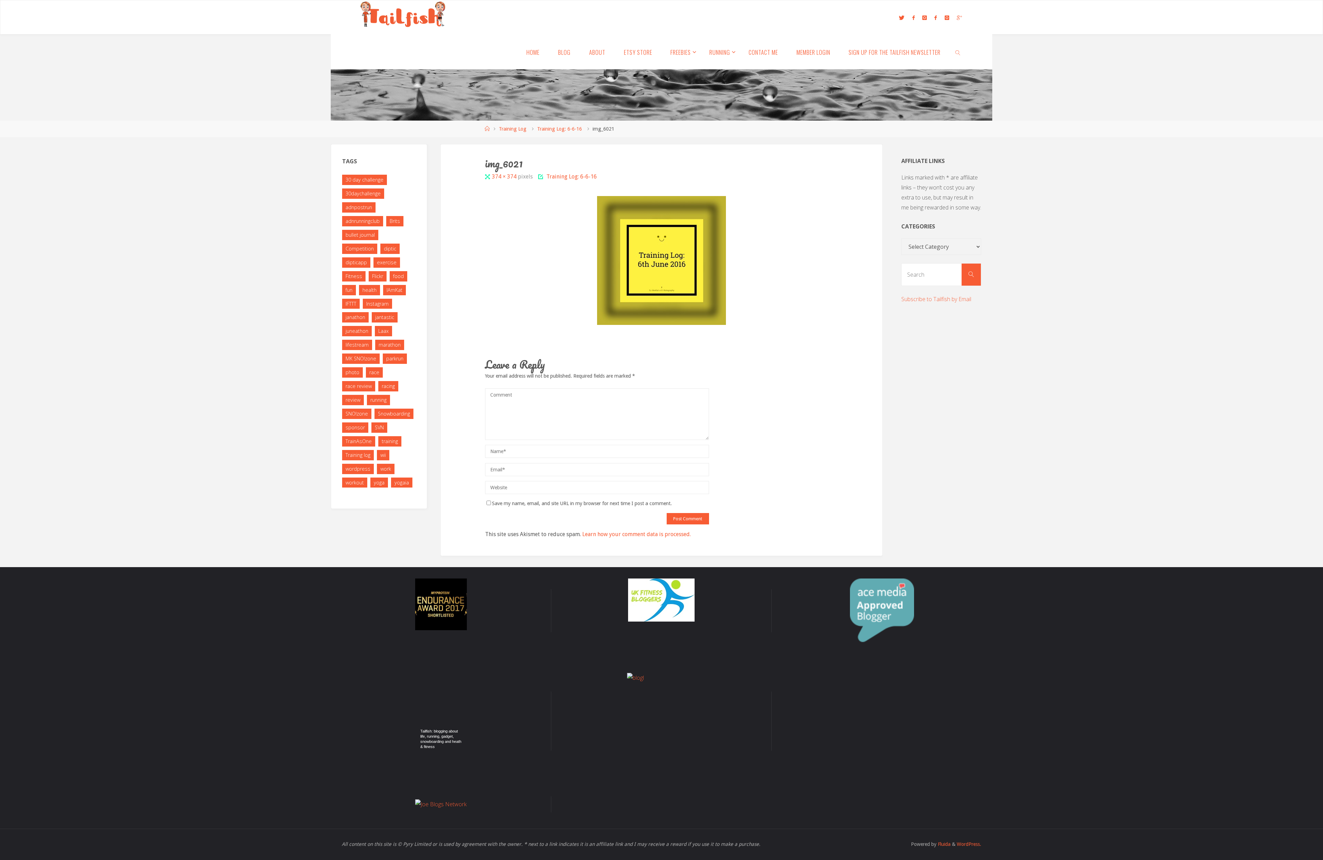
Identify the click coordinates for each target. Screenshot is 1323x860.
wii (383, 455)
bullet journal (360, 235)
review (353, 400)
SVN (379, 427)
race (374, 372)
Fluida (943, 844)
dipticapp (356, 262)
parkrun (394, 358)
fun (349, 290)
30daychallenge (363, 193)
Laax (383, 331)
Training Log (512, 129)
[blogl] (661, 707)
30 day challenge (364, 179)
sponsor (355, 427)
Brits (395, 221)
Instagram (377, 303)
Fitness (354, 276)
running (378, 400)
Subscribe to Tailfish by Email (936, 299)
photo (352, 372)
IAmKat (394, 290)
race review (359, 386)
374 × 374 (505, 176)
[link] (958, 52)
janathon (355, 317)
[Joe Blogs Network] (440, 804)
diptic (390, 248)
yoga (379, 482)
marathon (390, 344)
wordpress (358, 468)
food (398, 276)
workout (355, 482)
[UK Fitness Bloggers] (661, 600)
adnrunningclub (363, 221)
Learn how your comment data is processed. (636, 534)
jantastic (384, 317)
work (385, 468)
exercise (387, 262)
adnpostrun (359, 207)
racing (388, 386)
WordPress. (969, 844)
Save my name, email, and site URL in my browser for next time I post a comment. (582, 503)
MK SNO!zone (361, 358)
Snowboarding (394, 413)
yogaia (401, 482)
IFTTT (351, 303)
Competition (360, 248)
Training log (358, 455)
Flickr (377, 276)
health (369, 290)
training (390, 441)
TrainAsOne (359, 441)
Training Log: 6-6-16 (559, 129)
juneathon (357, 331)
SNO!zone (357, 413)
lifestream (357, 344)
